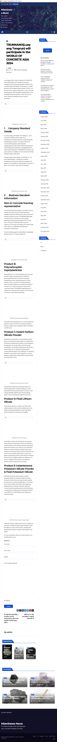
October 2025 (44, 148)
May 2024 (43, 215)
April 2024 (43, 219)
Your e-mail (7, 550)
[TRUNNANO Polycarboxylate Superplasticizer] (19, 306)
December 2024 (45, 187)
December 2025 (45, 140)
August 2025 (44, 156)
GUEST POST (52, 736)
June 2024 (43, 211)
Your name (7, 544)
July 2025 (43, 160)
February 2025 (45, 180)
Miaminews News (12, 723)
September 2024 (45, 199)
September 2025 (45, 152)
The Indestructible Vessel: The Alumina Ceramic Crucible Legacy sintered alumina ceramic (47, 98)
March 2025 (44, 176)
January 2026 (44, 136)
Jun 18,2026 (35, 701)
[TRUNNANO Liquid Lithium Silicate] (19, 426)
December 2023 (45, 231)
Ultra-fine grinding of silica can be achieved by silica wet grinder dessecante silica (11, 618)
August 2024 (44, 203)
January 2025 (44, 184)
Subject (6, 556)
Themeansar (3, 738)
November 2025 (45, 144)
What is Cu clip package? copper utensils (28, 616)
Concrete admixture (6, 712)
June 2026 (43, 120)
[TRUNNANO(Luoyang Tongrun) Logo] (19, 179)
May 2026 (43, 124)
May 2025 (43, 168)
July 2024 (43, 207)
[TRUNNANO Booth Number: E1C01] (19, 112)
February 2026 (45, 132)
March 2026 (44, 128)
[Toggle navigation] (27, 32)
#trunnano (9, 72)
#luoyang (24, 70)
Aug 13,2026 (8, 684)
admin (9, 68)
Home (34, 736)
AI (4, 645)
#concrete (18, 70)
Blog (42, 246)
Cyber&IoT (44, 250)
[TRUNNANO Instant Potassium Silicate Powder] (19, 508)
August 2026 (44, 116)
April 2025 (43, 172)
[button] (51, 32)
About (54, 738)
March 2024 (44, 223)
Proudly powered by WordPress (8, 736)
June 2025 (43, 164)
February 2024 (45, 227)
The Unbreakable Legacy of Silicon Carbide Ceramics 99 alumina (15, 698)
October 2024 (44, 195)
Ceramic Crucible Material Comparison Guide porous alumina (47, 71)
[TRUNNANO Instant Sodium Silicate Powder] (19, 371)
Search (42, 40)
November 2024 (45, 191)
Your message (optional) (10, 563)
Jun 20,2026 (8, 701)
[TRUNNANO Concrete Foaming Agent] (19, 247)
